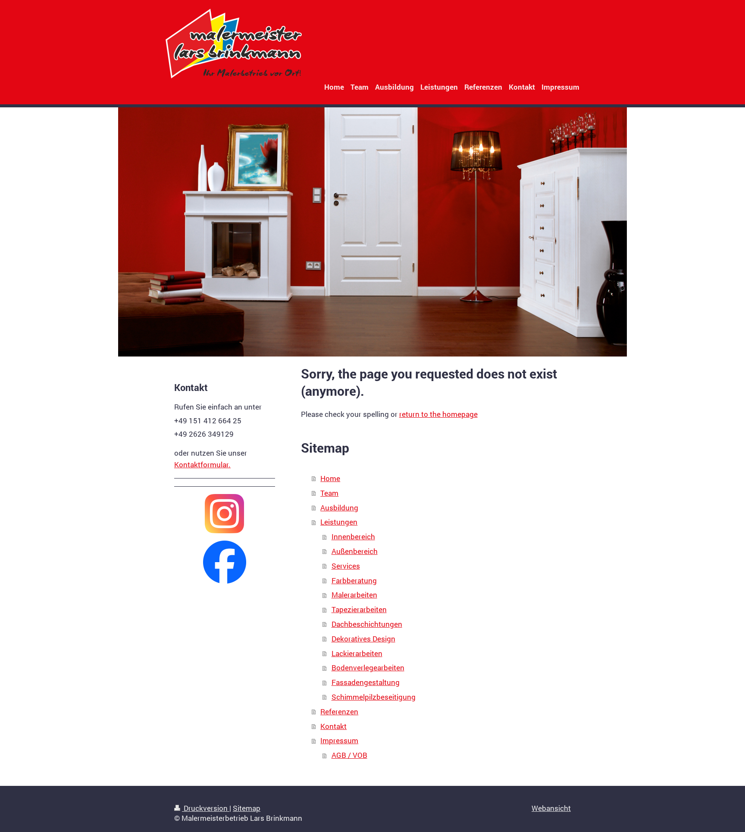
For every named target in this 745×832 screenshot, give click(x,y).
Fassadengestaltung (366, 682)
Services (346, 566)
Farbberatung (354, 580)
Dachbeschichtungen (367, 624)
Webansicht (551, 808)
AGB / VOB (349, 755)
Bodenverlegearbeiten (368, 667)
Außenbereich (355, 551)
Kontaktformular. (202, 464)
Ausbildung (339, 508)
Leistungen (338, 522)
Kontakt (333, 726)
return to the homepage (438, 414)
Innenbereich (353, 536)
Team (329, 493)
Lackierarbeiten (357, 653)
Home (330, 478)
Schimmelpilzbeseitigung (374, 697)
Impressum (339, 740)
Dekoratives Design (363, 639)
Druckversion (205, 808)
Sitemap (246, 808)
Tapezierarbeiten (359, 609)
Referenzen (339, 711)
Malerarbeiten (354, 595)
